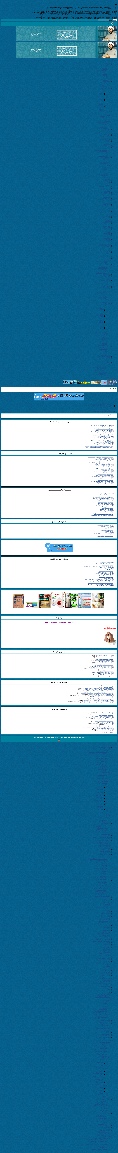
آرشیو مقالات (106, 1128)
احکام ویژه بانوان (105, 823)
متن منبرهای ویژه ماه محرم (99, 1141)
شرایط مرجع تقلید (102, 776)
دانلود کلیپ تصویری (104, 1034)
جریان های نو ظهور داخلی (99, 1105)
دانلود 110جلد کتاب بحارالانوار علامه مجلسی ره (104, 665)
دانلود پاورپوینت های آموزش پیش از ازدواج (104, 663)
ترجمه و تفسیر (106, 918)
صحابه (108, 992)
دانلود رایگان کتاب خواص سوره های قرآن (105, 656)
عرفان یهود (104, 1101)
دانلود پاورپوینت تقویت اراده (107, 676)
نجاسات (108, 815)
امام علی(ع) (103, 885)
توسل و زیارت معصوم (100, 891)
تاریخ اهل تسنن (106, 984)
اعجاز (108, 911)
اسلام (105, 1060)
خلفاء (108, 964)
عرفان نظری (106, 945)
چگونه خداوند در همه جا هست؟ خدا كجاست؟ (105, 408)
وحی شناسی (103, 876)
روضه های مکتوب (102, 1150)
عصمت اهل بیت (102, 894)
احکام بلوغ (104, 780)
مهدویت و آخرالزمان (104, 1042)
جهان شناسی (106, 899)
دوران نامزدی (103, 1015)
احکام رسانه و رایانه (104, 840)
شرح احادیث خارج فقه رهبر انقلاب (97, 1144)
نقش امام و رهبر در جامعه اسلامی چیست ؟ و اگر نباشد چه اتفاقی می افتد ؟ (98, 703)
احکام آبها (104, 812)
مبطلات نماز (103, 755)
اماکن (108, 969)
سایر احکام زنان (102, 832)
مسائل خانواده (103, 1006)
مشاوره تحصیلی (105, 1025)
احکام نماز (107, 750)
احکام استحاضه (102, 829)
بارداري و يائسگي (102, 828)
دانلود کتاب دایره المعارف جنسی (107, 661)
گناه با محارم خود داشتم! (108, 725)
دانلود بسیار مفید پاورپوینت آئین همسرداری (104, 664)
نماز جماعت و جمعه (101, 764)
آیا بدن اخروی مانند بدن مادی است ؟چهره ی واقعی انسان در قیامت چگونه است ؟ (97, 693)
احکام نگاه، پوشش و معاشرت (101, 835)
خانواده (108, 1000)
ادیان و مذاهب (106, 1057)
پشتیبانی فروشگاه (102, 1135)
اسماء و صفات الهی (101, 862)
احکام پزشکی (106, 838)
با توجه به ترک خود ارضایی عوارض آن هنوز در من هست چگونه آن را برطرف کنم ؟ (97, 692)
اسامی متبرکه (103, 783)
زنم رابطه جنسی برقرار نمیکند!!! (107, 722)
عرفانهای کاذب (106, 949)
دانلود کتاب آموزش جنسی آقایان (106, 671)
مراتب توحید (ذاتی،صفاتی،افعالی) (97, 860)
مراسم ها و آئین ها (98, 1073)
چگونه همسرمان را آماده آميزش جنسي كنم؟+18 (103, 719)
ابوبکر (108, 987)
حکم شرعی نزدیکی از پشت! (107, 720)
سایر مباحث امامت (101, 893)
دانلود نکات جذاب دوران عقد (107, 670)
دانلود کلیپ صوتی (105, 1035)
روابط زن (104, 1119)
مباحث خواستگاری (101, 1014)
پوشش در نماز (103, 767)
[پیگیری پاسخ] (104, 382)
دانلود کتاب (107, 1031)
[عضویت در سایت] (73, 382)
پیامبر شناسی (106, 869)
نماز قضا (104, 766)
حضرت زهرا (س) (102, 887)
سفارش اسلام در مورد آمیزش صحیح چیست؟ (104, 729)
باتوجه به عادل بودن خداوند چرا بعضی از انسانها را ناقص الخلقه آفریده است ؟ (98, 689)
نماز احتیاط (104, 761)
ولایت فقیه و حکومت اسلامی (102, 896)
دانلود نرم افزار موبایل (104, 1037)
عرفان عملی (106, 947)
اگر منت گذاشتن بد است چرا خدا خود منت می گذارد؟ (103, 411)
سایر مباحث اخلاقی (104, 955)
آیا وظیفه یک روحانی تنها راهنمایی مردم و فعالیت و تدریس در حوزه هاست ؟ (98, 698)
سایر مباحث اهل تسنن (104, 995)
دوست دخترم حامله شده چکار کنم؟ (106, 715)
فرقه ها (101, 1074)
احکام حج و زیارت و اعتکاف (102, 842)
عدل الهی (104, 866)
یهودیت (105, 1077)
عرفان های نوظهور (105, 1099)
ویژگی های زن (103, 1118)
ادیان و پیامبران (106, 959)
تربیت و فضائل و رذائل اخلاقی (101, 941)
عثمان (108, 990)
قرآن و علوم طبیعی (104, 921)
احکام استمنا (99, 795)
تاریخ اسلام (111, 956)
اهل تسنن (100, 1063)
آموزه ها (101, 1071)
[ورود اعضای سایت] (66, 382)
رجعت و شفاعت (102, 890)
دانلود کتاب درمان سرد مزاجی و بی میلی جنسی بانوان (102, 667)
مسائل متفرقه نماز (101, 758)
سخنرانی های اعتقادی (101, 1146)
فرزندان (104, 1001)
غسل (105, 793)
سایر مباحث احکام (105, 854)
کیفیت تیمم (100, 792)
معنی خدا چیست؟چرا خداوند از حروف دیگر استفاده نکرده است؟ (102, 403)
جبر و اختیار (103, 863)
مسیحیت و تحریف (98, 1076)
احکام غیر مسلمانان (104, 851)
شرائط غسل (99, 798)
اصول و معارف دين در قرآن (102, 914)
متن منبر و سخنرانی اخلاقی (99, 1149)
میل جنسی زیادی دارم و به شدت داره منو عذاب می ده (102, 716)
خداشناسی (107, 857)
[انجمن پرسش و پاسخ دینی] (104, 607)
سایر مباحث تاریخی (104, 973)
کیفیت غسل (100, 801)
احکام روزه (107, 848)
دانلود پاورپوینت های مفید (103, 1032)
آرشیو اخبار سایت (105, 1130)
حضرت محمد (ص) (105, 961)
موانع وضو (100, 809)
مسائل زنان (107, 1113)
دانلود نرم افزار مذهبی (104, 1039)
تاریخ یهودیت (99, 1079)
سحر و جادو (103, 1110)
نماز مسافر (103, 762)
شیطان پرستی (103, 1108)
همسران (104, 1004)
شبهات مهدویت (102, 1052)
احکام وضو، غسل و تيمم (103, 781)
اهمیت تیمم (100, 787)
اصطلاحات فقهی (105, 852)
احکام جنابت (99, 797)
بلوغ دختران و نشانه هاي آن (99, 825)
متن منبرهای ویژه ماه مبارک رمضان (96, 1139)
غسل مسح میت (98, 800)
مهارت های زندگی (105, 1020)
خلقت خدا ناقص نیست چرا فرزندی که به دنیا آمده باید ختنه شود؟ (101, 409)
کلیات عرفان (106, 942)
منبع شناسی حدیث (105, 930)
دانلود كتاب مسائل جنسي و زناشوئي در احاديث (104, 660)
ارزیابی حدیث (106, 935)
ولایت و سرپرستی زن (101, 1121)
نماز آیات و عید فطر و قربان (99, 759)
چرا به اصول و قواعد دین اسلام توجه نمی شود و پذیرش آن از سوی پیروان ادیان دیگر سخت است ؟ (94, 695)
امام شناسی (106, 880)
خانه (112, 744)
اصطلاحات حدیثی (105, 928)
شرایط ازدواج (103, 1009)
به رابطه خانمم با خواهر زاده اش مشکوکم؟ (105, 728)
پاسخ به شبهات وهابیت (104, 981)
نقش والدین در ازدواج (101, 1011)
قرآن (112, 908)
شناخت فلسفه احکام (104, 747)
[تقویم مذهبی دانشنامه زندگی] (58, 607)
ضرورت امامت (102, 882)
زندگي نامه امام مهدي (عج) (99, 1045)
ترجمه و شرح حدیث (104, 932)
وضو (105, 803)
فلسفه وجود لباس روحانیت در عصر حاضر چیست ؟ (103, 697)
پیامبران (104, 874)
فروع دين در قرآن (105, 916)
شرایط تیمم (100, 789)
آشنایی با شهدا (106, 975)
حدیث (112, 924)
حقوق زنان (104, 1122)
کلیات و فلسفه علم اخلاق (103, 939)
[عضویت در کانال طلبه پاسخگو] (59, 552)
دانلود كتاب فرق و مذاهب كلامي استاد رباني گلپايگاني (102, 672)
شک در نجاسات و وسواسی (99, 821)
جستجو (115, 20)
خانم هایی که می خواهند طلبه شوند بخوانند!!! (104, 721)
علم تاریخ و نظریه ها (104, 958)
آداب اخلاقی (107, 944)
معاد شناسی (106, 900)
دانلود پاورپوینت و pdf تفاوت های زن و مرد (104, 659)
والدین (105, 1003)
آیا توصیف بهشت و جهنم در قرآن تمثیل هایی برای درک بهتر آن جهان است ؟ (98, 700)
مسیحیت (104, 1068)
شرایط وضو (100, 804)
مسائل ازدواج (106, 1008)
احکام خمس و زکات (104, 845)
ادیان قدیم (104, 1097)
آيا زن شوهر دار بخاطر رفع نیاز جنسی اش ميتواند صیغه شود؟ (101, 714)
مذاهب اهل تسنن (105, 986)
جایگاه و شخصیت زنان (100, 1116)
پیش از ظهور (103, 1048)
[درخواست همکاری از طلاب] (32, 607)
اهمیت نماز (104, 753)
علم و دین (107, 904)
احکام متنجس (103, 818)
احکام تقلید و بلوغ (105, 772)
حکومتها (108, 966)
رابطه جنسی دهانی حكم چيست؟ (106, 726)
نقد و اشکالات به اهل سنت (102, 997)
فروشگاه (107, 1133)
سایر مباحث (110, 1040)
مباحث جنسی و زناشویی (103, 1021)
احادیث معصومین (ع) (104, 933)
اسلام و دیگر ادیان (98, 1066)
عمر (109, 989)
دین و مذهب (103, 1059)
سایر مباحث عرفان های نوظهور (98, 1111)
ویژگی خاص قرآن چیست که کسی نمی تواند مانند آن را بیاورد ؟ (101, 691)
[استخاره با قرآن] (96, 382)
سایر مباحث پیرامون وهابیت (102, 983)
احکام (112, 745)
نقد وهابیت (107, 980)
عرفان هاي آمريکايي (101, 1104)
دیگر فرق (100, 1065)
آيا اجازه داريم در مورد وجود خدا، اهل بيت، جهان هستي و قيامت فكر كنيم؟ (99, 405)
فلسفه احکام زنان (105, 749)
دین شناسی (107, 905)
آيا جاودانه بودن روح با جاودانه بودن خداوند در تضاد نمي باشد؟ (102, 404)
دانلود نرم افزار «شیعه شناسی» (107, 673)
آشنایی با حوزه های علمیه (103, 1028)
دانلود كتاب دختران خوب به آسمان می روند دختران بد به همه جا (100, 669)
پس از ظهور (103, 1056)
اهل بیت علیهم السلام (104, 963)
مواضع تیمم (100, 790)
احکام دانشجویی (105, 834)
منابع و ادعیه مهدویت (101, 1051)
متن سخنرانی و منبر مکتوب (102, 1138)
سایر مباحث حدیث (105, 936)
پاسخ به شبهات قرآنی (104, 919)
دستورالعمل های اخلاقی (103, 953)
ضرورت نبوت (103, 871)
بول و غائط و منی (102, 817)
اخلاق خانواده (106, 952)
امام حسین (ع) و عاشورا (100, 888)
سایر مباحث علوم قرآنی (103, 922)
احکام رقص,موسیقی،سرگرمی (101, 843)
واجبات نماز (103, 770)
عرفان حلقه (103, 1107)
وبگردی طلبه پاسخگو (104, 1132)
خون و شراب (103, 820)
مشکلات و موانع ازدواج (100, 1017)
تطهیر (105, 814)
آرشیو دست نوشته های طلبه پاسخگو (100, 1125)
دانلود (112, 1029)
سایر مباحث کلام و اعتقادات (102, 907)
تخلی (105, 784)
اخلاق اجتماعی (106, 950)
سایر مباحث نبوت (102, 877)
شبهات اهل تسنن (105, 994)
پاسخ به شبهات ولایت (108, 686)
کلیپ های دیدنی (105, 1136)
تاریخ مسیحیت (99, 1070)
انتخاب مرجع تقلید (102, 773)
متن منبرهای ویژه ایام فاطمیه (98, 1142)
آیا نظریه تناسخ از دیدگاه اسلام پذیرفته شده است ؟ (103, 699)
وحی (109, 910)
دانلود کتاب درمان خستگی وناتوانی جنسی (105, 675)
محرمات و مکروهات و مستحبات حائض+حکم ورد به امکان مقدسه (100, 727)
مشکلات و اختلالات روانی (103, 1023)
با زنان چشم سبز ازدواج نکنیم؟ (107, 732)
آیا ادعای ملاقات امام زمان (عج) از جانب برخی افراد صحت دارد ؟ (100, 694)
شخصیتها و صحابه (105, 970)
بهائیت (105, 1085)
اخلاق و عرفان (110, 938)
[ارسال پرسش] (112, 382)
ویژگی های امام (102, 883)
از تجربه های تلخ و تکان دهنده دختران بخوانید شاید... (102, 723)
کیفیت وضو (100, 806)
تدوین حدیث (107, 927)
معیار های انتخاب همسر (100, 1012)
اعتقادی (111, 856)
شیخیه (101, 1087)
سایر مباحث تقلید (102, 778)
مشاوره (111, 998)
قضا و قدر (104, 865)
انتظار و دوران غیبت (101, 1046)
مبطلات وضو (99, 807)
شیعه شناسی (99, 1062)
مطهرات (107, 811)
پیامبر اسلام (103, 873)
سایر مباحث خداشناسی (100, 868)
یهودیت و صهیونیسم (97, 1084)
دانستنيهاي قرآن (105, 913)
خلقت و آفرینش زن (101, 1115)
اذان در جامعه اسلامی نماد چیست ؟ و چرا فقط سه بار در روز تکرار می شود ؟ (98, 688)
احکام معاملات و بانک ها (103, 849)
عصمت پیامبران (102, 879)
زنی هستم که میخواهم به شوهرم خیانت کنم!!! (104, 712)
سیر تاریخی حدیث (105, 925)
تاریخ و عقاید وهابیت (104, 978)
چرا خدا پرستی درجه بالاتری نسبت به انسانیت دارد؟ (104, 410)
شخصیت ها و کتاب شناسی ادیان (98, 1094)
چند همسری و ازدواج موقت (99, 1018)
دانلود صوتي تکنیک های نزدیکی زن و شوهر (104, 655)
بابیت (102, 1088)
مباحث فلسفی (106, 902)
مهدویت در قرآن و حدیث (100, 1043)
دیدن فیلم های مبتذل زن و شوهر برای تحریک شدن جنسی (101, 717)
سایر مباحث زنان (102, 1124)
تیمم (105, 786)
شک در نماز (103, 756)
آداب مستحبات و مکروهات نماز (98, 752)
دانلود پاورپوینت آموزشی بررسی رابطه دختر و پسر (103, 666)
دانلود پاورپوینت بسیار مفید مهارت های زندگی (104, 658)
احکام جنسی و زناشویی (103, 846)
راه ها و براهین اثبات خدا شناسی (98, 859)
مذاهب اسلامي (106, 967)
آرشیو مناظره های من (104, 1127)
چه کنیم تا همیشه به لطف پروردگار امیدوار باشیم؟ (104, 406)
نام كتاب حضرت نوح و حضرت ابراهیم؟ (105, 731)
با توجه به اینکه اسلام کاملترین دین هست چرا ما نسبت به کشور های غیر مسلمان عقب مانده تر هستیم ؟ (93, 701)
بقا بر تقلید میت (102, 775)
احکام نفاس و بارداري (101, 831)
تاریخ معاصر (106, 972)
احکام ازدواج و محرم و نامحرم (101, 837)
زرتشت (105, 1096)
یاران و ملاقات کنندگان (100, 1049)
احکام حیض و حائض (101, 826)
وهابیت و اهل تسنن (108, 976)
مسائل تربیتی (106, 1026)
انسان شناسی (106, 897)
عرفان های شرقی (101, 1102)
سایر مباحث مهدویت (101, 1054)
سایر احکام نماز (102, 769)
